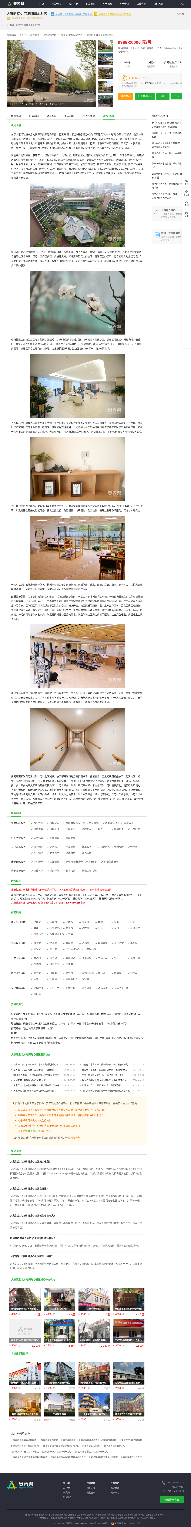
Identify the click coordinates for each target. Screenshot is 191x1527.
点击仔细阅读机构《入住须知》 (34, 1120)
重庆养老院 (128, 1515)
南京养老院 (81, 1515)
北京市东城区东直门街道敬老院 (60, 1340)
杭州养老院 (118, 1515)
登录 (182, 4)
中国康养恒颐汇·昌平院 (94, 1414)
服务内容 (34, 116)
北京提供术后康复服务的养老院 (103, 1457)
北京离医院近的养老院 (114, 1446)
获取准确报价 (145, 96)
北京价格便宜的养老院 (131, 1457)
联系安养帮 (74, 1137)
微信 (186, 184)
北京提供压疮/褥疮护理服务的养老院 (91, 1451)
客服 (186, 205)
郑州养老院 (102, 1518)
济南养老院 (43, 1518)
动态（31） (109, 116)
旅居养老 (73, 4)
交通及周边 (89, 116)
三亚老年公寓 (82, 1518)
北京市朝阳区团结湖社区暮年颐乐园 (95, 1340)
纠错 (162, 96)
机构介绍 (16, 116)
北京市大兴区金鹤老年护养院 (128, 1414)
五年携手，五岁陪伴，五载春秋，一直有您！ (34, 1070)
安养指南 (90, 4)
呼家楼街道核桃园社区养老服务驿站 (129, 1340)
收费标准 (52, 116)
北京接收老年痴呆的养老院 (23, 1440)
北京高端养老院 (68, 1440)
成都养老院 (62, 1515)
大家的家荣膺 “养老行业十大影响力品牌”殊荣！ (35, 1090)
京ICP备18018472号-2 (99, 1523)
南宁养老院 (150, 1518)
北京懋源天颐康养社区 (59, 1383)
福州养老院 (141, 1518)
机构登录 (91, 1492)
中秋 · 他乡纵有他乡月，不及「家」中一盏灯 (103, 1075)
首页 (41, 4)
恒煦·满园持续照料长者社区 (25, 1414)
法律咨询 (141, 4)
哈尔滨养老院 (112, 1518)
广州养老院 (109, 1515)
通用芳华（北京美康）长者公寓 (25, 1383)
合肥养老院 (122, 1518)
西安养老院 (72, 1518)
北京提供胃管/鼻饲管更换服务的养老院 (29, 1457)
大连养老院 (148, 1515)
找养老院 (56, 4)
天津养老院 (100, 1515)
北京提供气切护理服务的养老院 (56, 1451)
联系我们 (67, 1492)
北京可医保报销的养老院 (130, 1440)
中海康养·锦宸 (59, 1414)
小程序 (186, 194)
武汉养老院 (62, 1518)
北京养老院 (34, 35)
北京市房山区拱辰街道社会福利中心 (129, 1383)
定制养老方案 (172, 1499)
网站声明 (115, 1492)
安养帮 (148, 83)
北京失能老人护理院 (91, 1446)
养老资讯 (124, 4)
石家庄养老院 (138, 1515)
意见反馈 (115, 1488)
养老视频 (107, 4)
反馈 (186, 216)
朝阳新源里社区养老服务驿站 (128, 1309)
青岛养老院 (90, 1515)
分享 (177, 96)
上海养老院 (53, 1515)
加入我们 (67, 1497)
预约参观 (125, 96)
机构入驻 (158, 4)
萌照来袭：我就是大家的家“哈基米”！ (30, 1080)
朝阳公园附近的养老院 (71, 35)
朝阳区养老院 (50, 35)
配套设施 (69, 116)
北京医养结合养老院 (48, 1440)
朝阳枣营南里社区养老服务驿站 (25, 1309)
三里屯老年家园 (94, 1309)
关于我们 (67, 1488)
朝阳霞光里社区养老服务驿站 (24, 1340)
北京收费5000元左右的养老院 (25, 1451)
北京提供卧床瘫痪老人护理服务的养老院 (97, 1440)
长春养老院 (158, 1515)
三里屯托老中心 (59, 1309)
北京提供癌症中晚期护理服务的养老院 (68, 1457)
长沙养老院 (92, 1518)
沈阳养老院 (53, 1518)
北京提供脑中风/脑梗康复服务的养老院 (61, 1446)
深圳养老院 (71, 1515)
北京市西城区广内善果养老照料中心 (95, 1383)
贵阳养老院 (132, 1518)
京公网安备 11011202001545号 (127, 1523)
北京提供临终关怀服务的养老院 (25, 1446)
